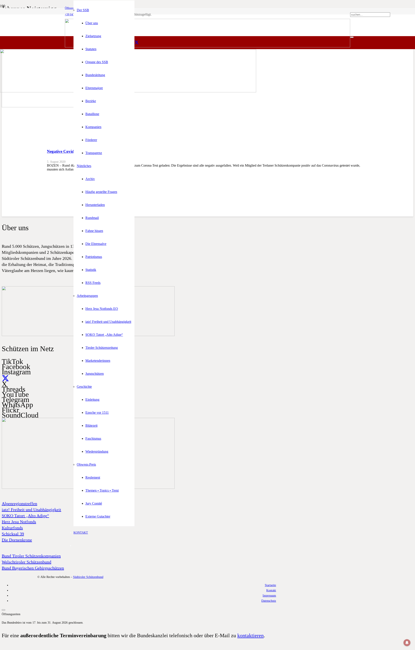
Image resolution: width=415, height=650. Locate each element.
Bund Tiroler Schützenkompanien (31, 555)
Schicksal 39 (13, 533)
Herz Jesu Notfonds (19, 521)
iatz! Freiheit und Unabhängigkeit (31, 509)
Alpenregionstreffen (19, 503)
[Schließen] (352, 37)
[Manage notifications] (407, 642)
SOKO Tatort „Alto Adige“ (25, 515)
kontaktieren (250, 635)
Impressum (269, 595)
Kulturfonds (12, 527)
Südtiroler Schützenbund (88, 577)
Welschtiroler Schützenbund (26, 562)
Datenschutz (268, 600)
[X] (136, 42)
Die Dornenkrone (17, 539)
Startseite (270, 585)
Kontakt (271, 590)
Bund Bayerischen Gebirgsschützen (33, 568)
